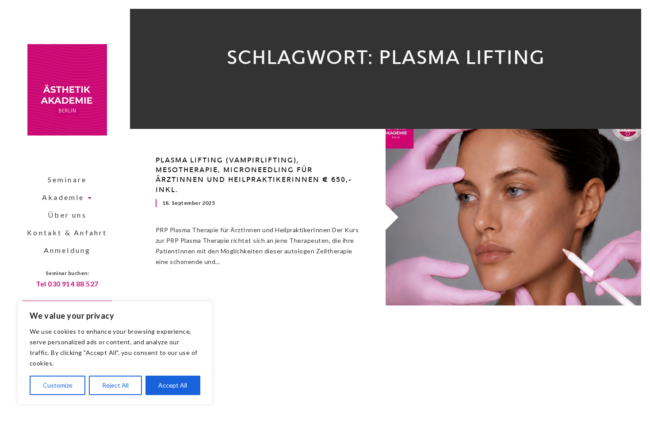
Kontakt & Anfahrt (67, 232)
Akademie (63, 197)
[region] (115, 352)
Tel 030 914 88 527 (67, 283)
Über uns (67, 215)
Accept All (172, 385)
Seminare (67, 179)
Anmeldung (67, 250)
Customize (58, 385)
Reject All (115, 385)
